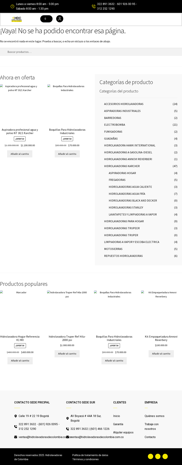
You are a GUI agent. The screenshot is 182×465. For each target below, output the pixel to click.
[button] (118, 19)
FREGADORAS (117, 180)
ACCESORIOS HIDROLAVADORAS (123, 104)
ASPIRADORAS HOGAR (122, 173)
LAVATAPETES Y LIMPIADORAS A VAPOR (133, 214)
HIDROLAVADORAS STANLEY (126, 207)
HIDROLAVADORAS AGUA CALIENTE (130, 186)
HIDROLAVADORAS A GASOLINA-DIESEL (128, 152)
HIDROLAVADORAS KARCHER (122, 166)
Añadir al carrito (20, 153)
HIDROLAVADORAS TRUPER (121, 235)
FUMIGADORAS (113, 131)
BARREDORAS (112, 118)
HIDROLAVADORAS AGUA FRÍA (127, 193)
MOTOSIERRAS (113, 249)
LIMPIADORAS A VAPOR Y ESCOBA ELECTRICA (131, 242)
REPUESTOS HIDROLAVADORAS (123, 256)
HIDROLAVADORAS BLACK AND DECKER (133, 200)
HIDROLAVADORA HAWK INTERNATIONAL (129, 145)
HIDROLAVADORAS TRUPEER (122, 228)
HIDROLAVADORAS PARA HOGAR (124, 221)
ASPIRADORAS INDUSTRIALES (122, 111)
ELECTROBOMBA (114, 124)
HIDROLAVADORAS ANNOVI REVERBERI (128, 159)
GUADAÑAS (111, 138)
